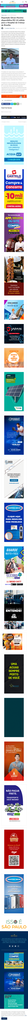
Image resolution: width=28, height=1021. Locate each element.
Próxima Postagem (22, 121)
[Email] (18, 104)
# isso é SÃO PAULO (12, 15)
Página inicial (4, 15)
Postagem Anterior (6, 121)
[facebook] (10, 946)
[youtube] (15, 946)
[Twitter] (12, 104)
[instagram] (18, 946)
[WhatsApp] (15, 104)
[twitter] (12, 946)
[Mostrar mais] (20, 104)
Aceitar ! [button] (4, 1018)
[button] (2, 2)
